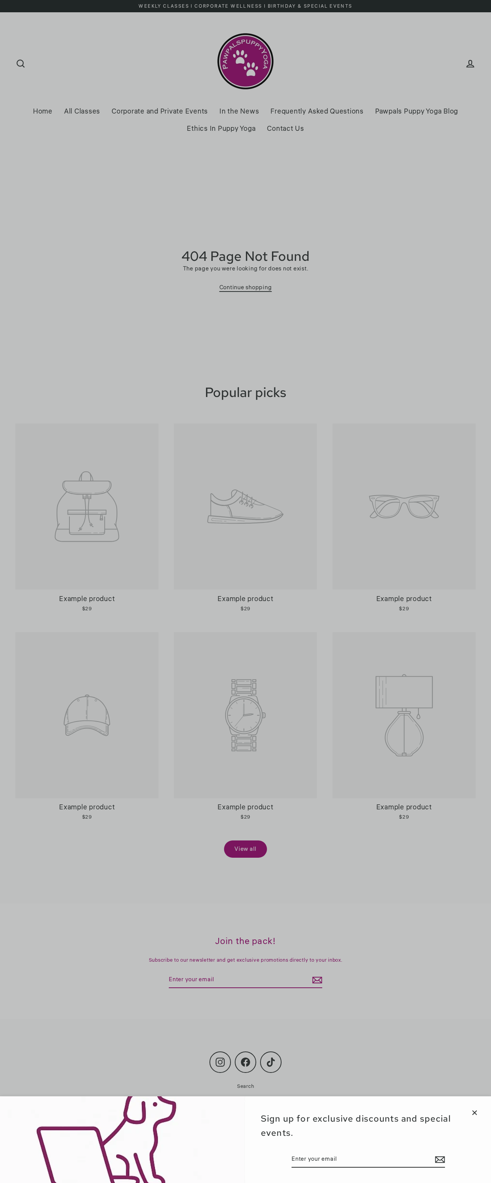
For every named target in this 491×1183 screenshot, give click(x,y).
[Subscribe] (439, 1160)
